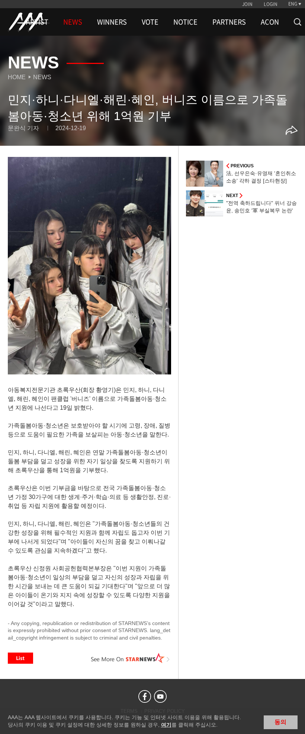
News (42, 77)
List (20, 658)
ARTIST (37, 22)
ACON (270, 22)
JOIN (247, 4)
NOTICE (185, 22)
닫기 (294, 721)
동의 (280, 722)
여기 (166, 725)
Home (17, 77)
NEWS (72, 22)
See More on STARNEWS (130, 658)
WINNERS (112, 22)
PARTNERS (229, 22)
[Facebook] (144, 696)
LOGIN (270, 4)
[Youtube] (160, 696)
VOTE (150, 22)
